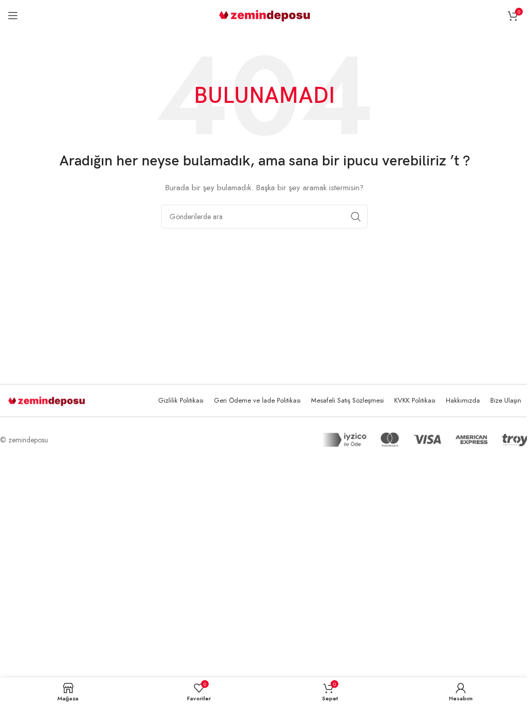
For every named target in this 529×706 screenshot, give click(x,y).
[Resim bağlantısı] (46, 400)
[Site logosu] (265, 14)
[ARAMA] (356, 216)
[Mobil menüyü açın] (13, 15)
